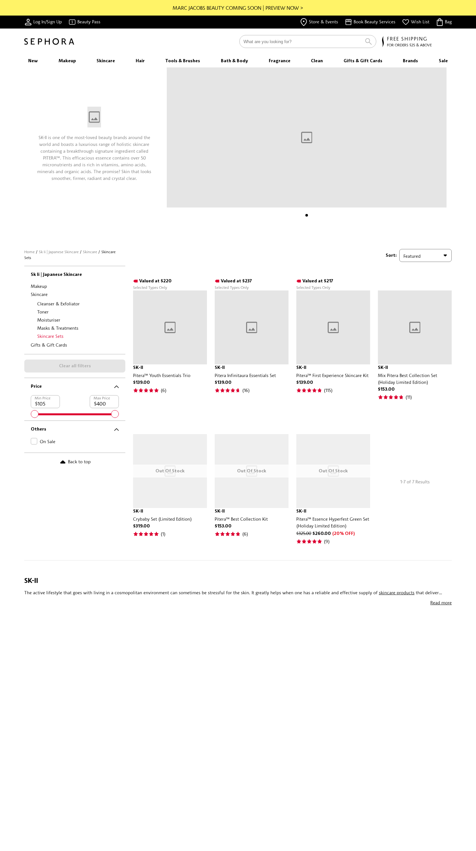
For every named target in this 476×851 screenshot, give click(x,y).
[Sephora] (49, 41)
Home (29, 251)
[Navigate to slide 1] (306, 215)
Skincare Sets (50, 336)
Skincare (90, 251)
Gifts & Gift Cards (49, 345)
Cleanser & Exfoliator (58, 303)
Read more (441, 602)
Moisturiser (48, 320)
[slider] (35, 414)
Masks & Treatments (57, 328)
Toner (43, 311)
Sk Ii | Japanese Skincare (59, 251)
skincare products (396, 592)
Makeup (39, 286)
